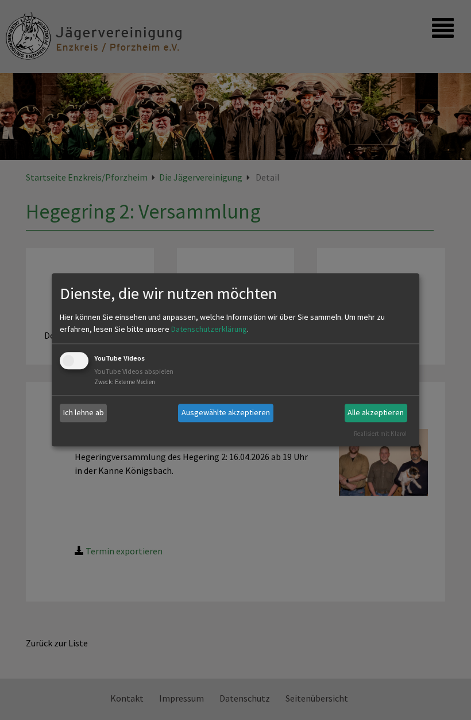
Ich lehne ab (83, 412)
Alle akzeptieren (376, 412)
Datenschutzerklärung (209, 329)
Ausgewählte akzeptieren (226, 412)
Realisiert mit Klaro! (380, 434)
